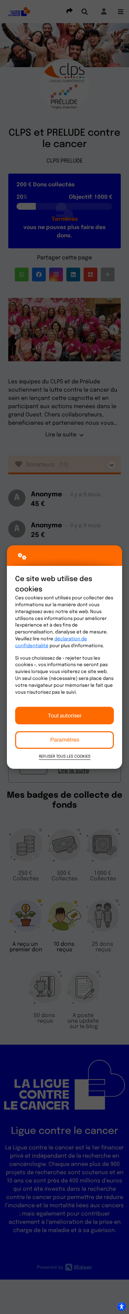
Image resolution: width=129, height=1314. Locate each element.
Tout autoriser (65, 715)
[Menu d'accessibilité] (121, 1306)
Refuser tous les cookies (64, 757)
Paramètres (64, 740)
